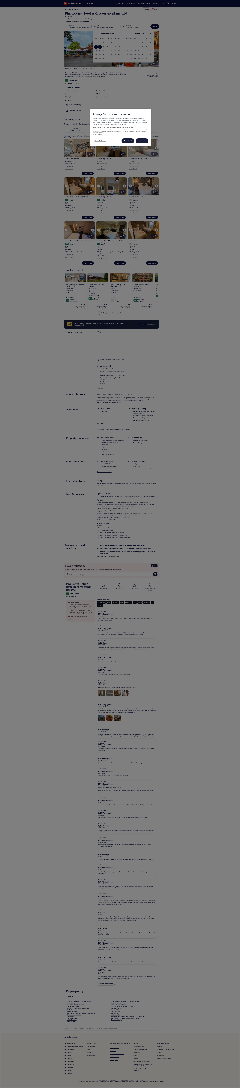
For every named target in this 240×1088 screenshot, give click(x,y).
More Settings (100, 141)
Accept (142, 141)
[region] (120, 127)
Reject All (128, 141)
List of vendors (97, 134)
